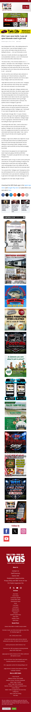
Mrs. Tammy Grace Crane (15, 635)
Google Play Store (13, 188)
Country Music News (15, 599)
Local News (15, 605)
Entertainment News (15, 601)
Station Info (15, 576)
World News (15, 620)
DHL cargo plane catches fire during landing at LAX (15, 665)
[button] (29, 1)
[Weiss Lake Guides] (15, 296)
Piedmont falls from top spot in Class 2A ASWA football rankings (5, 207)
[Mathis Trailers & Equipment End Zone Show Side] (15, 488)
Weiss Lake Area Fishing (15, 693)
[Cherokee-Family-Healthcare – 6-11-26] (15, 236)
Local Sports (15, 607)
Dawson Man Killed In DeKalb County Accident (15, 626)
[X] (14, 588)
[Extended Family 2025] (15, 366)
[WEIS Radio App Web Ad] (15, 389)
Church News (15, 595)
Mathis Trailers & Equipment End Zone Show (15, 689)
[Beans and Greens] (15, 465)
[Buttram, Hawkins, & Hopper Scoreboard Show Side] (15, 442)
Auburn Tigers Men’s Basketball (15, 684)
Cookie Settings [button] (6, 708)
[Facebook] (10, 588)
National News (15, 609)
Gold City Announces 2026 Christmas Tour (15, 644)
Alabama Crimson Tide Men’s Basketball (15, 680)
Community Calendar (15, 597)
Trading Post (16, 691)
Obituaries (15, 612)
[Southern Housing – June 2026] (15, 269)
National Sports (15, 611)
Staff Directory (15, 573)
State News (15, 616)
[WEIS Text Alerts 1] (15, 512)
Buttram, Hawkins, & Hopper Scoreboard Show (15, 686)
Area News (15, 594)
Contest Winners (15, 688)
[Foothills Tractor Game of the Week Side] (15, 342)
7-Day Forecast (15, 676)
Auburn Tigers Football (15, 682)
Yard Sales (15, 695)
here (9, 190)
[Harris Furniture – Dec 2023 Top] (15, 319)
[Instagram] (21, 588)
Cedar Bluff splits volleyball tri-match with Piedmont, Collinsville (25, 207)
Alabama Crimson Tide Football (15, 678)
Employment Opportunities (15, 578)
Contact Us (15, 571)
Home (15, 603)
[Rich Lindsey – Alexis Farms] (15, 415)
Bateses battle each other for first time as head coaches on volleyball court (15, 208)
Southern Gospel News (15, 614)
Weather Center (15, 618)
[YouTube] (17, 588)
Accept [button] (14, 708)
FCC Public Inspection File (16, 583)
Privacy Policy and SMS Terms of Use (15, 580)
